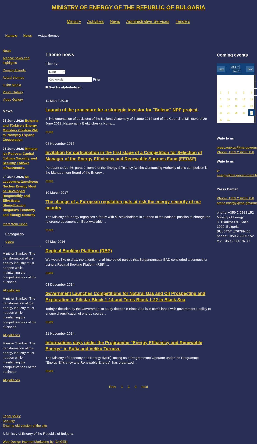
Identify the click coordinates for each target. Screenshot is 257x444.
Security (9, 421)
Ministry (74, 21)
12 (244, 99)
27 (251, 113)
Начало (11, 35)
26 (244, 113)
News (115, 21)
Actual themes (13, 77)
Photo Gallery (13, 92)
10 (228, 99)
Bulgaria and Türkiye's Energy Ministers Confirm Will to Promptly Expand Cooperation (20, 130)
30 (221, 119)
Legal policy (12, 416)
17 (228, 106)
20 (251, 106)
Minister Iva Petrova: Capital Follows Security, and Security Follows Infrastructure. (20, 158)
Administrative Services (147, 21)
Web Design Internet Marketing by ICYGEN (35, 441)
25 (236, 113)
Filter (96, 79)
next (144, 387)
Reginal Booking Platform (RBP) (78, 250)
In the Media (12, 85)
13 (251, 99)
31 (228, 119)
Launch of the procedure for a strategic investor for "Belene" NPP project (121, 109)
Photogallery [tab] (14, 234)
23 (221, 113)
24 (228, 113)
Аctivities (95, 21)
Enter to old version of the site (25, 425)
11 (236, 99)
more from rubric (15, 224)
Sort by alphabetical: (65, 87)
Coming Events (14, 70)
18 (236, 106)
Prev (112, 387)
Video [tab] (9, 242)
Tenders (183, 21)
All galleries (11, 290)
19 (244, 106)
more (49, 132)
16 (221, 106)
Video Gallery (13, 99)
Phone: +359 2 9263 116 (235, 152)
